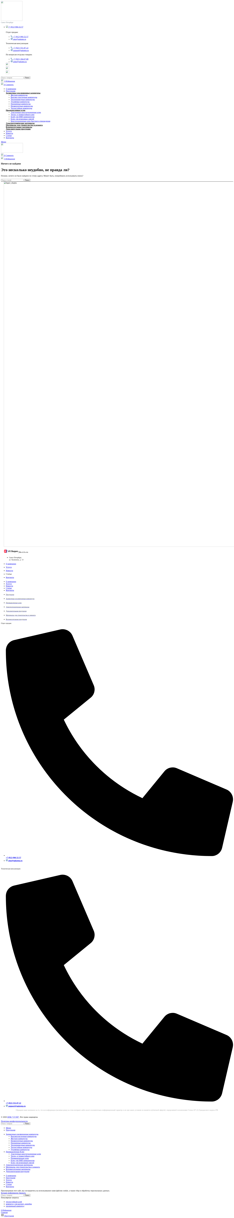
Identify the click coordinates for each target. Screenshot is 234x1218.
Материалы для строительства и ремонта (24, 125)
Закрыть (22, 1193)
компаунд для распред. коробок (19, 1204)
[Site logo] (11, 20)
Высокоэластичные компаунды (24, 1136)
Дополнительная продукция (18, 129)
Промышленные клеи (15, 110)
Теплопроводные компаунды (23, 1145)
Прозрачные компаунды (21, 1143)
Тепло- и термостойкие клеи (22, 1156)
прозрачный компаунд (15, 1206)
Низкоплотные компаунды (22, 1141)
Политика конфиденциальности (14, 1121)
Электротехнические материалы (20, 123)
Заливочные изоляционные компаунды (23, 93)
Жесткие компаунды (19, 1139)
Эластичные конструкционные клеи (26, 1154)
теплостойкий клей (14, 1202)
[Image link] (7, 66)
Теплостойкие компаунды (21, 1147)
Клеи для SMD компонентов (22, 1160)
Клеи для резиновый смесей (22, 1163)
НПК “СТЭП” (13, 1117)
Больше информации (10, 1193)
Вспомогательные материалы (19, 127)
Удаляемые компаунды (20, 1150)
